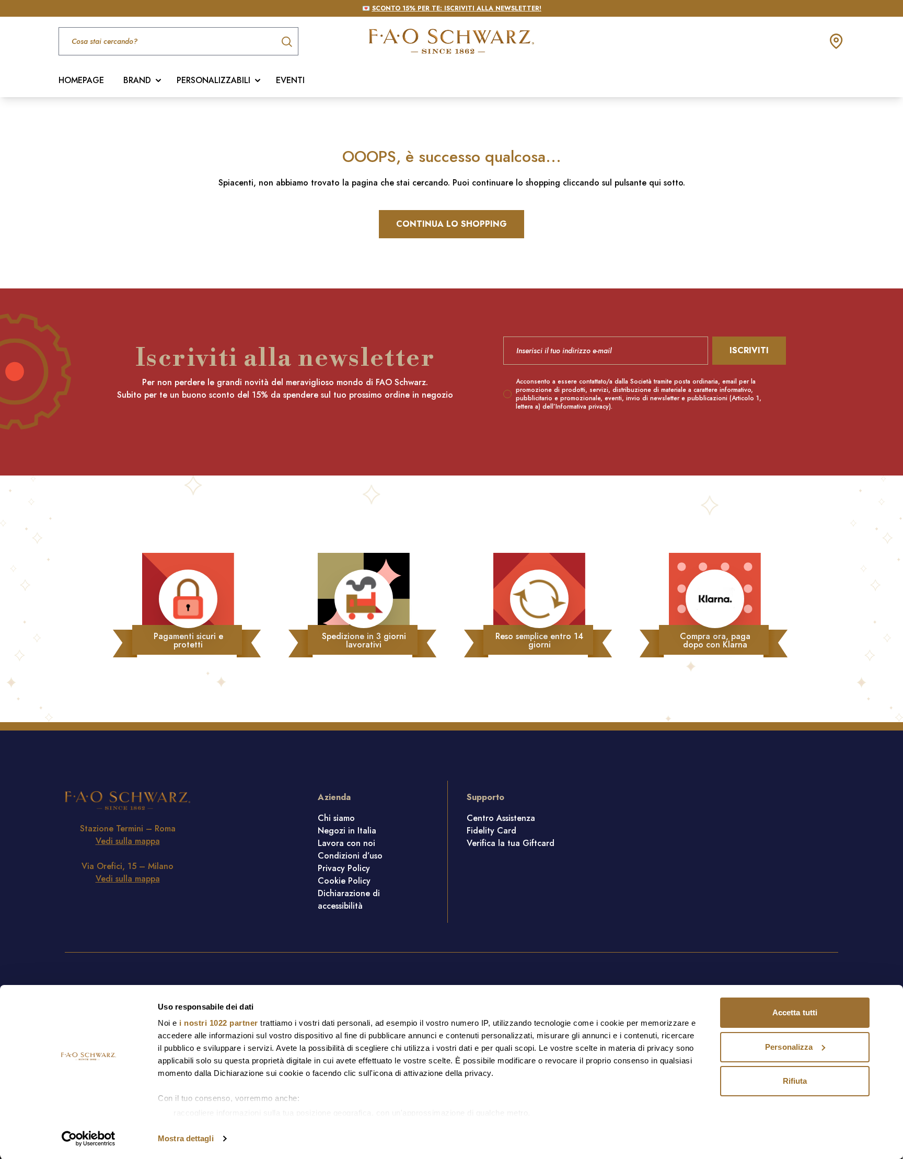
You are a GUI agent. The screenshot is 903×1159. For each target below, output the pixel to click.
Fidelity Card (491, 831)
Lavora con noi (346, 843)
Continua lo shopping (451, 224)
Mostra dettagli (186, 1138)
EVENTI (290, 80)
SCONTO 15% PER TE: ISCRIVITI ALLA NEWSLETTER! (456, 8)
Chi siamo (336, 818)
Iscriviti (749, 350)
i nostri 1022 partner (218, 1022)
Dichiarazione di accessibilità (349, 899)
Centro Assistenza (501, 818)
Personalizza (789, 1046)
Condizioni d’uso (350, 856)
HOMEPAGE (81, 80)
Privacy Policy (344, 868)
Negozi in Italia (347, 831)
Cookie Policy (344, 881)
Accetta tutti (794, 1012)
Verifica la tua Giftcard (510, 843)
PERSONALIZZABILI (213, 80)
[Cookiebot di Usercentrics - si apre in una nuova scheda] (88, 1138)
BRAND (137, 80)
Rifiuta (795, 1080)
